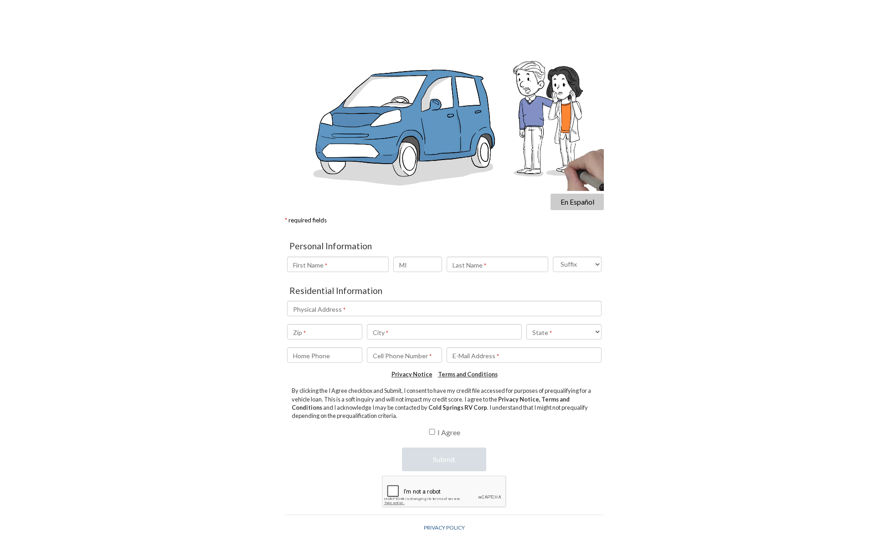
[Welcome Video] (444, 101)
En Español (577, 201)
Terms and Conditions (468, 374)
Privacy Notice (411, 374)
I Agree (449, 432)
